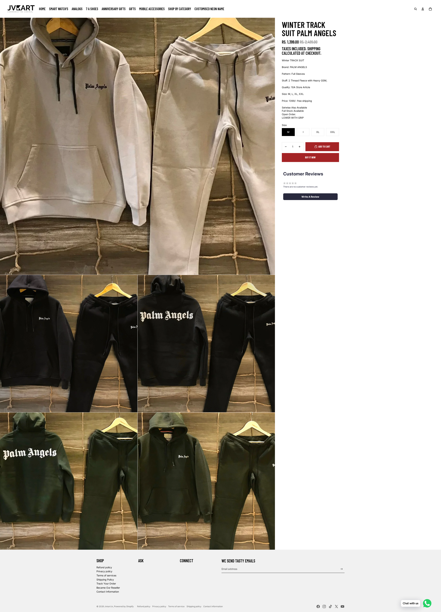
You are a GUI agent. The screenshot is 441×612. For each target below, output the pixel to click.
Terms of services (106, 575)
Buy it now (310, 157)
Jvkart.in (108, 606)
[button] (310, 196)
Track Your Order (106, 583)
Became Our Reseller (108, 587)
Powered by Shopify (124, 606)
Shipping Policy (105, 579)
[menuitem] (42, 9)
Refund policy (104, 567)
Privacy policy (104, 571)
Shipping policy (194, 606)
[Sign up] (342, 569)
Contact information (213, 606)
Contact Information (107, 591)
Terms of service (176, 606)
